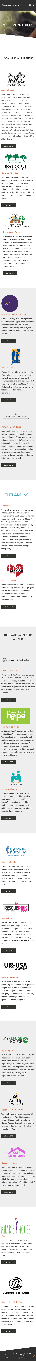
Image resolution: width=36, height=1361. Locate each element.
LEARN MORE (8, 146)
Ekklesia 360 (22, 1358)
